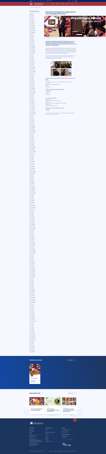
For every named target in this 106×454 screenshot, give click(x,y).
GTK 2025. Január (31, 44)
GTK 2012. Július (31, 304)
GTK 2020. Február (32, 142)
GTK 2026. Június (31, 15)
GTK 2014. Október (32, 246)
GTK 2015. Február (32, 239)
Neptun (34, 0)
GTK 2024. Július (31, 54)
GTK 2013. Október (32, 273)
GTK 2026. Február (32, 22)
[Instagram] (68, 439)
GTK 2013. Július (31, 278)
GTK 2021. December (38, 7)
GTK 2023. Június (31, 76)
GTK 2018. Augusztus (32, 173)
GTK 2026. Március (31, 20)
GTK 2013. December (32, 268)
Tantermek (30, 432)
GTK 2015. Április (31, 236)
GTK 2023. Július (31, 74)
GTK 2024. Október (32, 49)
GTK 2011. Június (31, 324)
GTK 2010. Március (31, 346)
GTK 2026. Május (31, 17)
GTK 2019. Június (31, 156)
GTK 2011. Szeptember (32, 321)
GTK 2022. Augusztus (32, 93)
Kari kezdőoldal (31, 0)
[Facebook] (66, 439)
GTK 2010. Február (32, 348)
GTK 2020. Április (31, 139)
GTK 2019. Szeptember (32, 151)
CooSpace (38, 0)
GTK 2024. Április (31, 59)
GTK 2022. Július (31, 95)
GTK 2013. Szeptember (32, 275)
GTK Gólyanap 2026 (34, 378)
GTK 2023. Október (32, 69)
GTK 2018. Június (31, 176)
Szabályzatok (31, 433)
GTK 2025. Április (31, 39)
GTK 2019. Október (32, 149)
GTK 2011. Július (31, 322)
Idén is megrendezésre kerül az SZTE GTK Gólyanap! (37, 409)
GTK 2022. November (32, 88)
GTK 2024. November (32, 47)
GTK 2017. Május (31, 197)
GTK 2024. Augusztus (32, 52)
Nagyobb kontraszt (76, 0)
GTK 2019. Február (32, 163)
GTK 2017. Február (32, 202)
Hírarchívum (34, 7)
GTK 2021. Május (31, 117)
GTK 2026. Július (31, 13)
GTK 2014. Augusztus (32, 253)
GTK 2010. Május (31, 343)
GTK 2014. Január (31, 266)
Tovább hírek (71, 393)
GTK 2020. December (32, 125)
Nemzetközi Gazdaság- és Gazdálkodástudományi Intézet (36, 441)
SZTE (43, 0)
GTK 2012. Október (32, 299)
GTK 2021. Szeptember (32, 112)
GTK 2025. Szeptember (32, 30)
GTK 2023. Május (31, 78)
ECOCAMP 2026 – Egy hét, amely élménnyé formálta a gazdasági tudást (69, 410)
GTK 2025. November (32, 27)
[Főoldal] (31, 3)
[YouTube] (71, 439)
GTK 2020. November (32, 127)
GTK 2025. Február (32, 42)
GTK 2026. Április (31, 18)
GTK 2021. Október (32, 110)
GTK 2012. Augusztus (32, 302)
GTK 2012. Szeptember (32, 300)
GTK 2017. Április (31, 198)
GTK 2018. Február (32, 183)
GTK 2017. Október (32, 190)
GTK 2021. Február (32, 122)
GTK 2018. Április (31, 180)
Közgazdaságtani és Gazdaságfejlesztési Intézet (35, 440)
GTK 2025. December (32, 25)
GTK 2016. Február (32, 219)
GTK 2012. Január (31, 314)
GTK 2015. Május (31, 234)
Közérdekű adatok (67, 451)
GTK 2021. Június (31, 115)
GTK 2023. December (32, 66)
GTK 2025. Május (31, 37)
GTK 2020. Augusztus (32, 132)
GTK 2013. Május (31, 285)
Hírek (72, 3)
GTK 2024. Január (31, 64)
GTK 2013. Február (32, 292)
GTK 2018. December (32, 166)
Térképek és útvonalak (65, 434)
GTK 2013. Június (31, 282)
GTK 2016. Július (31, 210)
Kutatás (62, 3)
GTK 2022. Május (31, 98)
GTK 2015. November (32, 224)
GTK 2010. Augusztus (32, 339)
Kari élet (67, 3)
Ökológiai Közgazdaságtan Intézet (33, 442)
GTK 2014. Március (31, 261)
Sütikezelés (50, 451)
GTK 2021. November (32, 108)
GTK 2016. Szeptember (32, 207)
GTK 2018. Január (31, 185)
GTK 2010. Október (32, 336)
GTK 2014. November (32, 244)
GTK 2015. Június (31, 232)
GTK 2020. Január (31, 144)
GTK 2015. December (32, 222)
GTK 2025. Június (31, 35)
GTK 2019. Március (31, 161)
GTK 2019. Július (31, 154)
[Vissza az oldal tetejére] (75, 420)
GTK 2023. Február (32, 83)
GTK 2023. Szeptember (32, 71)
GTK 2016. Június (31, 212)
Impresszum (71, 451)
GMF (46, 437)
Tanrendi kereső (31, 429)
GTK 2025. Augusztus (32, 32)
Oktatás (57, 3)
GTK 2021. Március (31, 120)
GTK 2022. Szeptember (32, 91)
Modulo (40, 0)
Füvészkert (47, 436)
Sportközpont (47, 433)
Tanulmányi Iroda (31, 437)
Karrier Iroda (47, 438)
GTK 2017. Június (31, 195)
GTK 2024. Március (31, 61)
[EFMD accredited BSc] (67, 444)
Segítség (75, 451)
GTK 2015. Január (31, 241)
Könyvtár (47, 429)
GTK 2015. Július (31, 231)
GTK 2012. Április (31, 309)
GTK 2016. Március (31, 217)
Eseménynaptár (70, 360)
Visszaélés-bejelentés (60, 451)
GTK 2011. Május (31, 326)
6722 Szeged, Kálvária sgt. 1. (66, 429)
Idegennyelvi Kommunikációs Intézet (50, 432)
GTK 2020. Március (31, 141)
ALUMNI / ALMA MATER (48, 0)
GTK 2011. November (32, 317)
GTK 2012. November (32, 297)
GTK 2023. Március (31, 81)
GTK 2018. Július (31, 175)
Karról (53, 3)
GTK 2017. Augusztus (32, 193)
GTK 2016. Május (31, 214)
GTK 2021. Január (31, 124)
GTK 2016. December (32, 205)
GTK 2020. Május (31, 137)
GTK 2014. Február (32, 263)
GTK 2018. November (32, 168)
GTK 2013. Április (31, 287)
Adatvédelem (55, 451)
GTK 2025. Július (31, 34)
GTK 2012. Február (32, 312)
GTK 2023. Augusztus (32, 73)
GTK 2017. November (32, 188)
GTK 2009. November (32, 351)
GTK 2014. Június (31, 256)
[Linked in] (63, 439)
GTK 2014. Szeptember (32, 249)
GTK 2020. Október (32, 129)
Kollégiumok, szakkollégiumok (49, 441)
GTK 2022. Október (32, 90)
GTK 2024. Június (31, 56)
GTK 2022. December (32, 86)
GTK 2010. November (32, 334)
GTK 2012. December (32, 295)
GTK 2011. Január (31, 331)
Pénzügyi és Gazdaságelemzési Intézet (34, 444)
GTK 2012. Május (31, 307)
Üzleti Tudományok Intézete (32, 445)
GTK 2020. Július (31, 134)
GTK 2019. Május (31, 158)
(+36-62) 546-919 (65, 432)
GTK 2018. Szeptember (32, 171)
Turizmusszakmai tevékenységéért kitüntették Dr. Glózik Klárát (53, 410)
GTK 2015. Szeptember (32, 227)
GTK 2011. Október (32, 319)
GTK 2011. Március (31, 329)
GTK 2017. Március (31, 200)
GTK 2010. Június (31, 341)
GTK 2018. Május (31, 178)
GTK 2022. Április (31, 100)
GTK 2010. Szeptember (32, 338)
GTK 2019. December (32, 146)
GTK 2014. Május (31, 258)
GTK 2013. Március (31, 290)
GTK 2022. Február (32, 103)
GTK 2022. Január (31, 105)
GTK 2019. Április (31, 159)
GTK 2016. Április (31, 215)
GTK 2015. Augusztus (32, 229)
